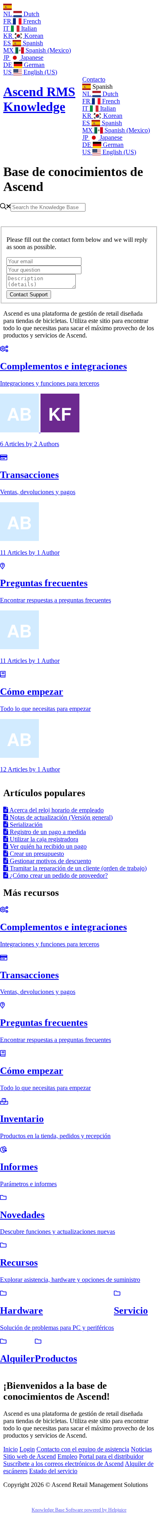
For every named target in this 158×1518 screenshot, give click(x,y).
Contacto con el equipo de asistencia (82, 1449)
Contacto (93, 79)
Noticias (141, 1449)
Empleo (67, 1456)
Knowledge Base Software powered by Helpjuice (79, 1510)
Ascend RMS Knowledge (39, 99)
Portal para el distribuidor (111, 1456)
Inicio (10, 1449)
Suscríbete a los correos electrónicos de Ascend (63, 1463)
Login (27, 1449)
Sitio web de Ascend (29, 1456)
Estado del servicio (53, 1471)
